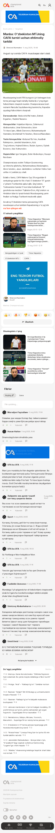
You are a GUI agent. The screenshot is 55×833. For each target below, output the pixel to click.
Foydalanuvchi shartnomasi (13, 799)
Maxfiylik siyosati (10, 794)
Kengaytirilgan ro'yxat (14, 253)
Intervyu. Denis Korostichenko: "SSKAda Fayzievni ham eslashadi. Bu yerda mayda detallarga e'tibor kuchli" (27, 676)
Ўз (44, 5)
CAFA (26, 258)
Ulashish (29, 322)
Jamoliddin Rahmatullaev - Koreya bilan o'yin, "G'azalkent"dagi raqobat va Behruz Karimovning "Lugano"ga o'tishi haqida (24, 743)
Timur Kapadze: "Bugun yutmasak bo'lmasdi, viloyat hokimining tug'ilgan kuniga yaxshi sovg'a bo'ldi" (38, 238)
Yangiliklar (19, 29)
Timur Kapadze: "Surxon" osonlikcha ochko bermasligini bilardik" (38, 371)
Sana (21, 395)
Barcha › (49, 669)
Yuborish (18, 425)
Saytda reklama (9, 803)
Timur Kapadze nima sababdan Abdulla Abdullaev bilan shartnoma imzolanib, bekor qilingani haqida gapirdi (39, 356)
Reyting (8, 395)
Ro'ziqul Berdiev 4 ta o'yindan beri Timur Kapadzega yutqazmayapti (39, 339)
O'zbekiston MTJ (12, 258)
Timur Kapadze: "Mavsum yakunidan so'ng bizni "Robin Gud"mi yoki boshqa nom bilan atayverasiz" (39, 222)
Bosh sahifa (7, 29)
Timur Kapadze (35, 253)
